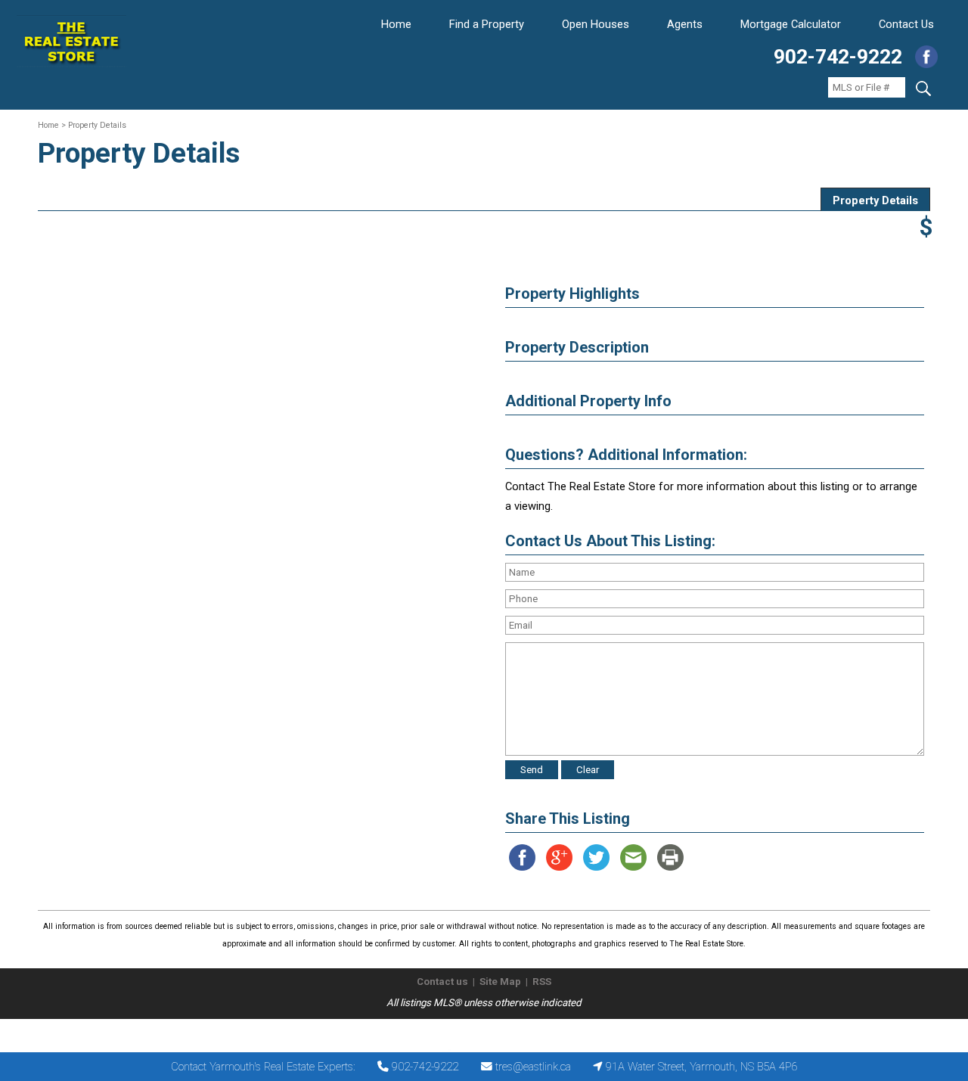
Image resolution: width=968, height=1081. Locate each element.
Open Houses (595, 24)
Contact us (442, 981)
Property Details (875, 200)
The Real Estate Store (477, 1031)
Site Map (500, 981)
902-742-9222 (838, 57)
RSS (541, 981)
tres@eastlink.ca (533, 1066)
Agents (685, 24)
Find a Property (486, 24)
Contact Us (906, 24)
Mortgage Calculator (790, 24)
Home (396, 24)
